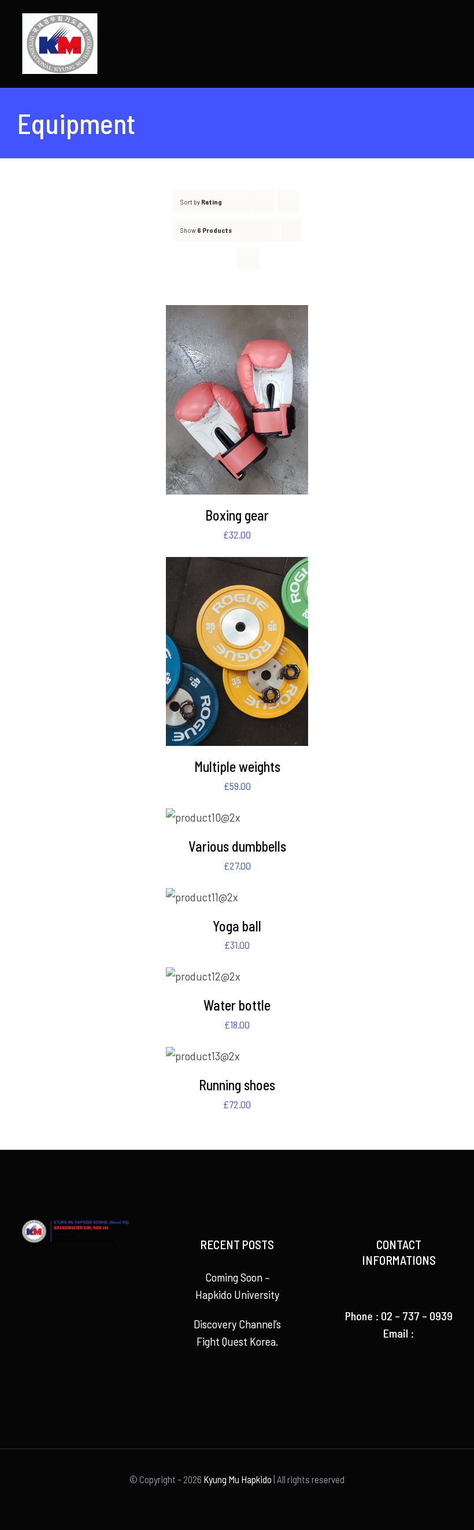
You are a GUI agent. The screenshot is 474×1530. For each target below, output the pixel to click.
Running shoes (237, 1084)
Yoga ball (237, 926)
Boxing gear (237, 515)
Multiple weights (237, 766)
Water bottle (237, 1005)
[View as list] (248, 258)
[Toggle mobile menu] (452, 20)
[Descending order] (288, 202)
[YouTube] (75, 1305)
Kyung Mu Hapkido (237, 1479)
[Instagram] (92, 1305)
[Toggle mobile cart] (431, 20)
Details (237, 401)
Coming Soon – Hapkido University (237, 1285)
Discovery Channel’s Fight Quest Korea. (237, 1332)
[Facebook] (58, 1305)
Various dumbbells (237, 846)
